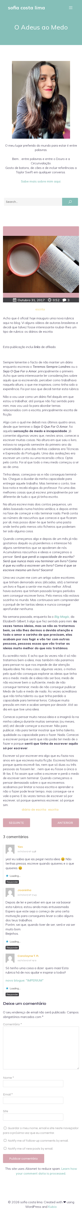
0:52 (56, 300)
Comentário (12, 1024)
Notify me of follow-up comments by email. (38, 1140)
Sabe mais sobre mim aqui (41, 181)
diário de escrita (34, 809)
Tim (20, 847)
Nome (8, 1078)
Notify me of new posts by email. (30, 1148)
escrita (40, 309)
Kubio (52, 1207)
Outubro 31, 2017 (31, 300)
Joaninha (24, 890)
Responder (12, 882)
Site (5, 1111)
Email (8, 1094)
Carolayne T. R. (28, 956)
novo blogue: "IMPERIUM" (25, 980)
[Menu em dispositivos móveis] (70, 7)
